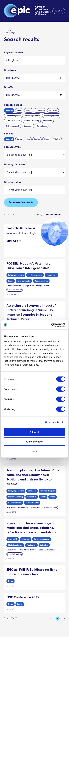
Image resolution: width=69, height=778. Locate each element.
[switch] (60, 389)
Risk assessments (13, 126)
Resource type (12, 147)
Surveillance (42, 126)
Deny (34, 451)
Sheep (46, 139)
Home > (8, 30)
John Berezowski (14, 286)
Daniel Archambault (47, 550)
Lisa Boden (11, 507)
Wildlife (56, 139)
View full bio (13, 241)
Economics (28, 126)
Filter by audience (14, 164)
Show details (51, 422)
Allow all (34, 432)
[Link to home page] (27, 11)
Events (28, 110)
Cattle (19, 139)
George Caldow (42, 286)
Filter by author (13, 182)
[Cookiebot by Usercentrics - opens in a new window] (51, 325)
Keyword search (13, 52)
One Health (40, 110)
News (19, 110)
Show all (9, 110)
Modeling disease (32, 116)
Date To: (8, 87)
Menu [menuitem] (58, 11)
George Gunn (28, 286)
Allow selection (34, 441)
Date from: (10, 70)
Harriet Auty (23, 507)
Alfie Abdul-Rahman (28, 550)
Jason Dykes (12, 550)
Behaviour (53, 110)
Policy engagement (51, 116)
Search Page (10, 33)
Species (8, 134)
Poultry (37, 139)
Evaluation (47, 121)
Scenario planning (31, 121)
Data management (13, 116)
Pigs (28, 139)
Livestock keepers (13, 121)
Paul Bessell (35, 507)
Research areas (13, 105)
